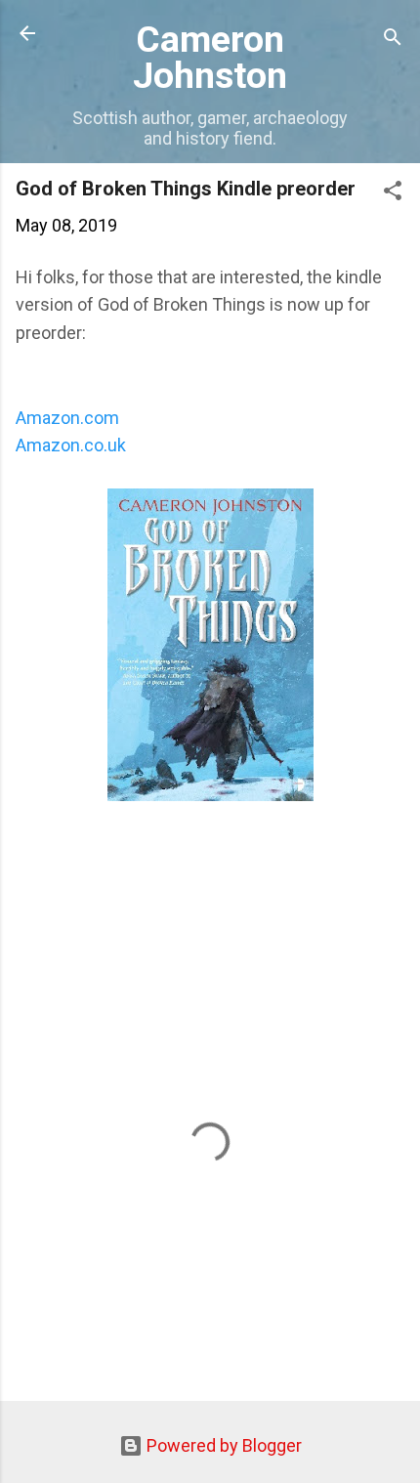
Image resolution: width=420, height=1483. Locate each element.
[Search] (392, 39)
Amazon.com (69, 417)
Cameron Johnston (210, 57)
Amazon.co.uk (71, 445)
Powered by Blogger (222, 1445)
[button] (392, 193)
